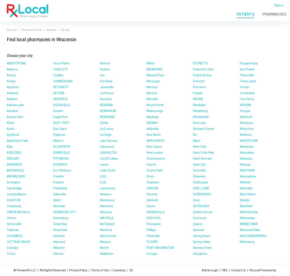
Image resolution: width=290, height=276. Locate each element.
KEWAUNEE (107, 117)
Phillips (151, 230)
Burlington (14, 182)
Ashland (12, 93)
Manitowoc (107, 200)
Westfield (246, 206)
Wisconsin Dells (250, 230)
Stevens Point (202, 247)
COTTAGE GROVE (18, 241)
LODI (103, 176)
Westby (245, 200)
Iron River (106, 81)
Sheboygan (200, 182)
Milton (150, 63)
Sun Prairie (247, 69)
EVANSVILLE (61, 152)
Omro (150, 176)
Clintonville (14, 224)
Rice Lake (199, 123)
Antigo (11, 81)
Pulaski (198, 93)
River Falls (199, 146)
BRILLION (13, 158)
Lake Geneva (108, 140)
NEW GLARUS (155, 140)
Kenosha (106, 99)
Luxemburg (107, 188)
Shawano (199, 176)
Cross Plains (61, 63)
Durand (58, 111)
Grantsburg (60, 218)
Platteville (153, 236)
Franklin (58, 176)
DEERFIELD (60, 99)
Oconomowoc (155, 158)
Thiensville (247, 75)
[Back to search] (27, 11)
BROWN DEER (16, 176)
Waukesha (247, 146)
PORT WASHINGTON (160, 247)
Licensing (119, 270)
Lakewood (107, 146)
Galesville (59, 194)
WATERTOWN (249, 140)
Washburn (246, 123)
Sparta (197, 224)
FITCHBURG (61, 158)
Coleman (13, 230)
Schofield (199, 170)
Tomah (244, 87)
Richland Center (203, 128)
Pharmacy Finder (31, 29)
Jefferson (107, 93)
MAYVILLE (107, 218)
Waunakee (247, 152)
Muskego (152, 117)
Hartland (59, 236)
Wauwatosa (248, 176)
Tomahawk (247, 93)
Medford (106, 230)
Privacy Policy (78, 270)
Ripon (197, 140)
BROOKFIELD (15, 170)
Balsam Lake (15, 105)
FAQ (225, 270)
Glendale (59, 206)
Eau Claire (60, 128)
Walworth (246, 117)
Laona (104, 164)
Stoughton (200, 253)
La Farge (105, 134)
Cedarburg (14, 206)
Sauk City (199, 164)
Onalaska (152, 182)
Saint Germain (202, 158)
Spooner (198, 230)
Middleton (106, 253)
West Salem (248, 194)
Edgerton (59, 134)
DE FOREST (61, 87)
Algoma (12, 69)
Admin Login (210, 270)
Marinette (106, 206)
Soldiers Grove (202, 212)
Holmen (58, 253)
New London (154, 152)
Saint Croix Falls (203, 152)
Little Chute (107, 170)
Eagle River (60, 117)
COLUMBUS (15, 236)
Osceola (151, 194)
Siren (196, 200)
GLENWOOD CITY (64, 212)
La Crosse (106, 128)
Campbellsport (17, 194)
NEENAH (152, 123)
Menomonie (108, 236)
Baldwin (12, 99)
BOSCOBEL (14, 152)
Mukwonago (154, 111)
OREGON (152, 188)
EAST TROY (61, 123)
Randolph (199, 105)
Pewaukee (153, 224)
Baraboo (12, 111)
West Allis (246, 188)
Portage (151, 253)
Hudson (105, 69)
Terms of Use (100, 270)
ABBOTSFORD (16, 63)
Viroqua (245, 111)
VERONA (245, 105)
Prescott (198, 81)
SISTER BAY (201, 206)
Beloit (10, 123)
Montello (152, 99)
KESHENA (106, 105)
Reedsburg (200, 111)
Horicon (105, 63)
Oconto (151, 164)
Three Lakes (248, 81)
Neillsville (152, 128)
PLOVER (152, 241)
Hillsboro (59, 247)
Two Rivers (247, 99)
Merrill (104, 247)
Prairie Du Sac (202, 75)
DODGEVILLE (61, 105)
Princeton (199, 87)
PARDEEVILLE (155, 212)
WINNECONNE (249, 224)
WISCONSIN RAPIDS (253, 236)
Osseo (150, 206)
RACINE (198, 99)
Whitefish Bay (249, 212)
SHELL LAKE (201, 188)
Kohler (104, 123)
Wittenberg (247, 241)
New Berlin (153, 134)
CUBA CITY (60, 69)
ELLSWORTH (61, 146)
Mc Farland (107, 224)
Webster (245, 182)
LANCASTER (108, 152)
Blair (10, 146)
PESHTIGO (153, 218)
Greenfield (60, 230)
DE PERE (59, 93)
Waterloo (246, 134)
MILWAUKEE (154, 69)
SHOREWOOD (202, 194)
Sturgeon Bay (249, 63)
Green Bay (60, 224)
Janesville (106, 87)
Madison (105, 194)
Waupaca (246, 158)
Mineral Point (155, 75)
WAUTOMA (247, 170)
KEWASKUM (108, 111)
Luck (103, 182)
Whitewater (247, 218)
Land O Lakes (109, 158)
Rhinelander (201, 117)
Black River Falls (17, 140)
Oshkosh (152, 200)
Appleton (13, 87)
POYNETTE (200, 63)
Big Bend (13, 134)
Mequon (105, 241)
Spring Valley (201, 241)
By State (51, 29)
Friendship (60, 188)
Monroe (151, 93)
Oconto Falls (154, 170)
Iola (102, 75)
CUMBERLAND (63, 81)
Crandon (12, 247)
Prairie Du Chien (203, 69)
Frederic (58, 182)
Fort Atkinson (62, 170)
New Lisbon (154, 146)
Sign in (278, 5)
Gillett (57, 200)
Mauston (106, 212)
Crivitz (11, 253)
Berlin (10, 128)
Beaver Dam (15, 117)
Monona (152, 87)
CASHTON (14, 200)
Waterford (246, 128)
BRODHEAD (14, 164)
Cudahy (58, 75)
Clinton (11, 218)
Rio (195, 134)
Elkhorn (58, 140)
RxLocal (12, 29)
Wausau (245, 164)
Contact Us (238, 270)
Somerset (199, 218)
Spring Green (201, 236)
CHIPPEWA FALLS (18, 212)
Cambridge (14, 188)
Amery (11, 75)
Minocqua (153, 81)
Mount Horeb (155, 105)
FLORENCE (60, 164)
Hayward (59, 241)
